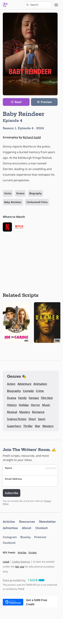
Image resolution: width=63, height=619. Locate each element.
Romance (38, 412)
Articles (9, 521)
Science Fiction (16, 419)
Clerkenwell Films (37, 202)
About (26, 528)
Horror (35, 405)
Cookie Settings (21, 561)
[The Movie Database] (35, 580)
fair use (19, 566)
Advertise (10, 528)
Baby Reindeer (13, 202)
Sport (41, 419)
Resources (27, 521)
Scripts (33, 552)
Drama (20, 193)
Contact (41, 528)
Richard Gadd (32, 137)
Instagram (10, 537)
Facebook (9, 543)
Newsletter (47, 521)
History (12, 405)
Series (7, 193)
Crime (40, 391)
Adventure (24, 384)
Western (48, 426)
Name (30, 468)
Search (34, 4)
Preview (46, 102)
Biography (35, 193)
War (37, 426)
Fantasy (34, 398)
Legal (6, 561)
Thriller (28, 426)
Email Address (13, 478)
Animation (40, 384)
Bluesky (25, 537)
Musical (12, 412)
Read (18, 102)
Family (22, 398)
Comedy (28, 391)
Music (46, 405)
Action (11, 384)
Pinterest (40, 537)
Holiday (24, 405)
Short (32, 419)
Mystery (24, 412)
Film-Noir (47, 398)
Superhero (14, 426)
